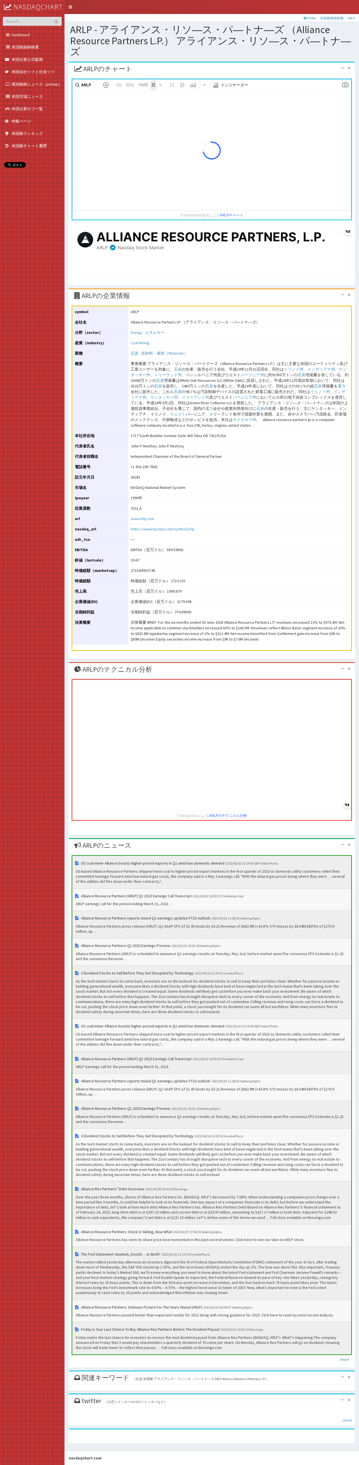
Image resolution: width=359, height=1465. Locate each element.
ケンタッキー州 (164, 397)
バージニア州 (252, 374)
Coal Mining (140, 342)
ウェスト (178, 414)
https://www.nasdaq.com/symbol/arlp (162, 529)
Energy (136, 332)
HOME (311, 18)
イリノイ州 (293, 369)
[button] (70, 7)
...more (343, 1359)
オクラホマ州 (244, 419)
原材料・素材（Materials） (164, 353)
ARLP (351, 18)
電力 (342, 386)
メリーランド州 (168, 374)
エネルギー (155, 332)
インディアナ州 (321, 369)
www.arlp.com (142, 518)
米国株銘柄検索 (332, 18)
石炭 (135, 353)
